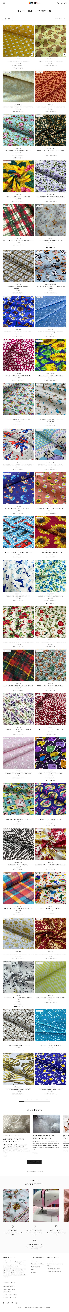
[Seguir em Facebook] (3, 1303)
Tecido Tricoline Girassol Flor (50, 552)
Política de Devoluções (9, 1289)
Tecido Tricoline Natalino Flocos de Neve (18, 954)
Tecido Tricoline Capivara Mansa (50, 61)
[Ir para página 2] (47, 1099)
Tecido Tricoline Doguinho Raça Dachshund (51, 420)
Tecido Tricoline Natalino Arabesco (50, 150)
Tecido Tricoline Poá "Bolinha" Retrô (50, 107)
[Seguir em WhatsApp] (17, 1303)
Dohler (18, 462)
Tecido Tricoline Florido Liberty (18, 1045)
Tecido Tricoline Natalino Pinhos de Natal (50, 864)
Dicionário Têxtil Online (53, 1268)
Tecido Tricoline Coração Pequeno (51, 332)
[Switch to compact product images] (9, 18)
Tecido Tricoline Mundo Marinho (18, 596)
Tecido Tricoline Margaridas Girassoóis (50, 508)
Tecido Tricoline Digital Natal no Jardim (18, 642)
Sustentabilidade (35, 1266)
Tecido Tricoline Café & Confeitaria (50, 685)
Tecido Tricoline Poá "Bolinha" (18, 61)
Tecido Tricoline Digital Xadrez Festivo (18, 685)
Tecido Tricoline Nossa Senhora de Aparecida (51, 820)
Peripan (18, 58)
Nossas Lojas (50, 1261)
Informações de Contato (9, 1297)
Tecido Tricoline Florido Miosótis (18, 150)
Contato (33, 1272)
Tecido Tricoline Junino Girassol (51, 375)
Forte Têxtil (51, 373)
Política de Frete (7, 1292)
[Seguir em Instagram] (8, 1303)
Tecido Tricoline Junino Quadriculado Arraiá (18, 909)
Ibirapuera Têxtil (50, 284)
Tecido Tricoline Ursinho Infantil (50, 465)
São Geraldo (51, 58)
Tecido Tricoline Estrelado (50, 1045)
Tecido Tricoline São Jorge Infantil (18, 508)
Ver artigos (34, 1162)
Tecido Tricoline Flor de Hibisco (18, 196)
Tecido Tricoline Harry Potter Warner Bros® (18, 998)
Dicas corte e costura (11, 1135)
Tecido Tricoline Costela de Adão (18, 1089)
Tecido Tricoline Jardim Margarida (18, 375)
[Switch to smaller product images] (6, 18)
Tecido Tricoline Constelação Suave (18, 773)
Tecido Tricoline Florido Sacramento (51, 196)
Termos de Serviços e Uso (9, 1294)
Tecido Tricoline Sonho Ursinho (50, 240)
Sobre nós (34, 1261)
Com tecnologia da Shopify (41, 1307)
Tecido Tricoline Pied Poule (18, 864)
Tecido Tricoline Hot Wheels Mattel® (18, 552)
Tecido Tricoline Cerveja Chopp (50, 1089)
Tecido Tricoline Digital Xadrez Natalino (18, 240)
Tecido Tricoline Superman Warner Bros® (18, 465)
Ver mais (5, 1156)
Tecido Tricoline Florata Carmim (51, 729)
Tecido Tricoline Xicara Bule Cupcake (18, 819)
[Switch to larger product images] (3, 18)
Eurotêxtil (18, 593)
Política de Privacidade (8, 1286)
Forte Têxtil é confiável (37, 1264)
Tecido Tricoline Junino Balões (18, 419)
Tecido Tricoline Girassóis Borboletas (18, 332)
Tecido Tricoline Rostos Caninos (51, 773)
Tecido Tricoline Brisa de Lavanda (18, 729)
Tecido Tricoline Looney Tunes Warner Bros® (50, 287)
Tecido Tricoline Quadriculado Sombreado (18, 287)
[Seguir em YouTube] (12, 1303)
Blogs (32, 1269)
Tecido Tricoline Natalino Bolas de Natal (50, 954)
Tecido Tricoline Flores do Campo (50, 596)
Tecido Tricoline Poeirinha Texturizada (18, 107)
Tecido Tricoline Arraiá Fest (50, 908)
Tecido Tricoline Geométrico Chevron (51, 997)
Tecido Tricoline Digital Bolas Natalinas (51, 642)
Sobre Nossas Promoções (54, 1271)
